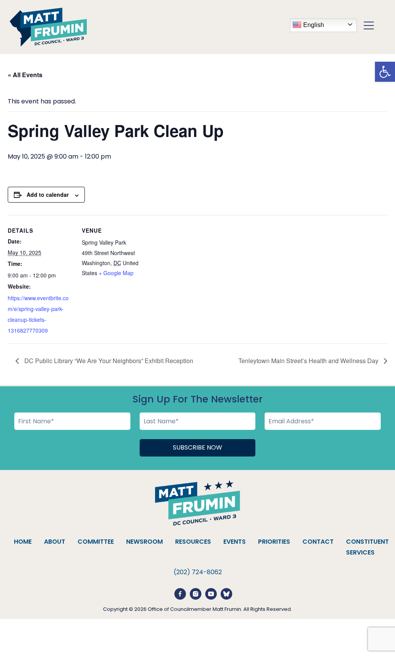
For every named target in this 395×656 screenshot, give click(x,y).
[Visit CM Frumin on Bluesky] (226, 593)
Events (234, 541)
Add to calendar (48, 194)
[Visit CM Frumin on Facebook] (180, 593)
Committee (96, 541)
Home (23, 541)
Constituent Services (367, 547)
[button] (385, 72)
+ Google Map (116, 273)
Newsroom (144, 541)
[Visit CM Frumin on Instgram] (195, 593)
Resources (193, 541)
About (54, 541)
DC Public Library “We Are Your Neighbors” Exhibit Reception (108, 360)
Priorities (274, 541)
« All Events (25, 74)
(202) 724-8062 (198, 572)
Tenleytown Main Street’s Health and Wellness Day (309, 360)
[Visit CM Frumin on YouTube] (211, 593)
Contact (318, 541)
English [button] (313, 24)
